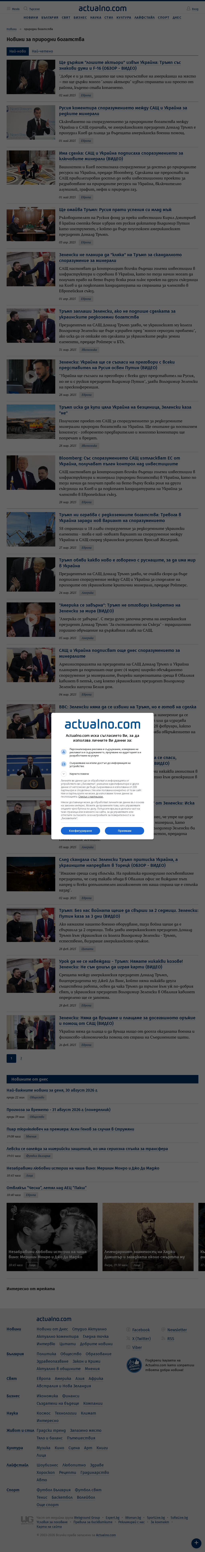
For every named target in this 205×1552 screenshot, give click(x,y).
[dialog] (102, 776)
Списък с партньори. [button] (90, 796)
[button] (102, 774)
